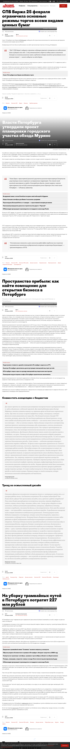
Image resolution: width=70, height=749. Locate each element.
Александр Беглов (17, 264)
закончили (15, 708)
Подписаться (34, 1)
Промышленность (52, 263)
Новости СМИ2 (6, 113)
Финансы (26, 103)
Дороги (59, 263)
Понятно (64, 745)
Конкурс (62, 722)
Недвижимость (6, 579)
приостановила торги (21, 84)
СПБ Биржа (22, 40)
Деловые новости (34, 263)
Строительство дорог (7, 264)
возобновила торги (54, 85)
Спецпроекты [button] (32, 6)
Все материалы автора (22, 36)
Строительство (42, 263)
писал (12, 212)
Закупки (57, 722)
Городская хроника (33, 103)
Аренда (7, 577)
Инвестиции (56, 577)
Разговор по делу (13, 577)
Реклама (52, 6)
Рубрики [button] (22, 6)
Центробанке (13, 87)
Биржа (20, 103)
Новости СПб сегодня (23, 263)
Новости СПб (14, 103)
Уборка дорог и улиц (49, 722)
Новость (8, 103)
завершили (25, 703)
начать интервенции (45, 87)
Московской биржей (39, 84)
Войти (63, 5)
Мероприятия (44, 6)
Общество (21, 577)
